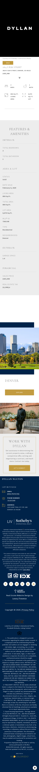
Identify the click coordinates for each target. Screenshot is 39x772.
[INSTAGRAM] (11, 584)
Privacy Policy (28, 610)
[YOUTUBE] (17, 584)
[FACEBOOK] (5, 584)
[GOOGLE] (28, 584)
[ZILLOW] (34, 584)
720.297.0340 (11, 500)
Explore (19, 392)
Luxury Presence (19, 598)
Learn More (26, 569)
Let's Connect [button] (19, 468)
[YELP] (22, 584)
